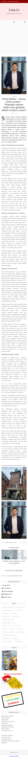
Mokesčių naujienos (8, 619)
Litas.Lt (14, 10)
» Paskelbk (10, 1)
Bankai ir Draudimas (8, 607)
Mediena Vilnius (5, 718)
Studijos (12, 629)
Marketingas (15, 616)
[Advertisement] (14, 39)
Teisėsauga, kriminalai (9, 635)
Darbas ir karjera (8, 610)
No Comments (23, 542)
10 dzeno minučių (6, 737)
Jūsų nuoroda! (7, 730)
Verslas (14, 96)
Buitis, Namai (21, 607)
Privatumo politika (14, 756)
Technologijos (20, 632)
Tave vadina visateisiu (7, 735)
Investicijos (18, 610)
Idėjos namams (5, 729)
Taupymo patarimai (8, 632)
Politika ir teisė (7, 626)
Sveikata (20, 629)
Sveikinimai (4, 723)
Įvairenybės (18, 641)
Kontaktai (16, 1)
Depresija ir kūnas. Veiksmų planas (10, 741)
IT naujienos (6, 613)
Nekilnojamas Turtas (9, 622)
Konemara (4, 743)
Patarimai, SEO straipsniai (8, 721)
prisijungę (5, 575)
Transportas (6, 638)
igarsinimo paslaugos (6, 725)
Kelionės (15, 613)
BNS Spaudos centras (11, 542)
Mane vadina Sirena (6, 739)
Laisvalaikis (6, 616)
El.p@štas (3, 1)
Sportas (5, 629)
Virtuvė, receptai (7, 641)
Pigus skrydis (4, 719)
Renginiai (17, 626)
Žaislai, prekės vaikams (7, 716)
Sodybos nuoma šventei (7, 727)
